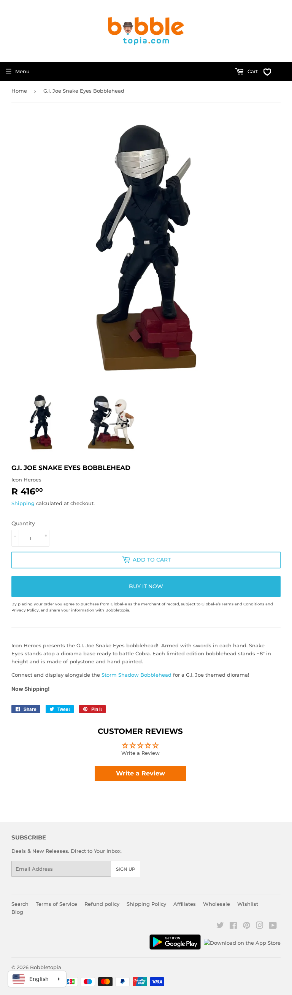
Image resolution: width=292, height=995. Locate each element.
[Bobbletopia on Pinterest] (247, 926)
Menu (22, 71)
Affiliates (184, 904)
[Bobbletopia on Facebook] (233, 926)
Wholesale (216, 904)
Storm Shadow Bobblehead (136, 675)
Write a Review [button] (140, 773)
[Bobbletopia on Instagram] (259, 926)
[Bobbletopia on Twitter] (220, 926)
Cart (252, 71)
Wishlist (247, 904)
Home (19, 91)
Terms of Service (56, 904)
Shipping (23, 503)
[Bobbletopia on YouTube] (273, 926)
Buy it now (146, 586)
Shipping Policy (146, 904)
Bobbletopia (45, 967)
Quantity (23, 523)
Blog (17, 912)
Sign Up (125, 869)
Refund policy (101, 904)
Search (20, 904)
